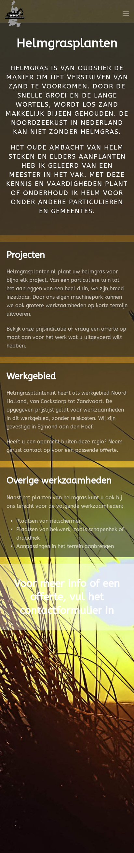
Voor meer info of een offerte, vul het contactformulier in (67, 596)
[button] (126, 13)
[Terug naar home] (14, 13)
